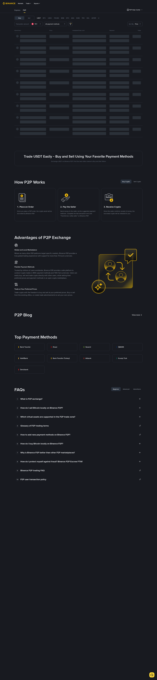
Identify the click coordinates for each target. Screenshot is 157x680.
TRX (83, 18)
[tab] (17, 10)
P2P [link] (24, 10)
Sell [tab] (29, 18)
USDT (39, 18)
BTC (44, 18)
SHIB (78, 18)
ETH (67, 18)
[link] (29, 347)
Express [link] (17, 10)
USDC (50, 18)
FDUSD (56, 18)
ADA (72, 18)
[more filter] (70, 24)
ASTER (94, 18)
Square (36, 3)
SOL (88, 18)
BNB (62, 18)
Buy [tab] (19, 18)
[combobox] (36, 24)
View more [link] (136, 315)
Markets (20, 3)
